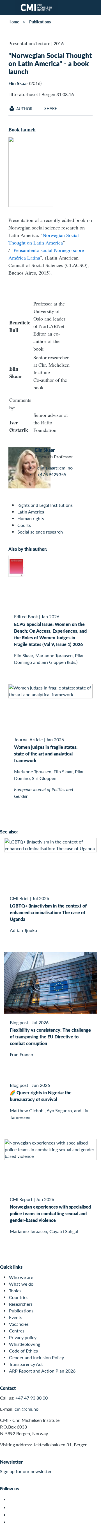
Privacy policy (22, 1337)
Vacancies (19, 1324)
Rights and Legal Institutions (45, 505)
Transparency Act (26, 1364)
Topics (15, 1290)
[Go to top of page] (93, 1524)
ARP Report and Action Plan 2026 (42, 1371)
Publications (40, 22)
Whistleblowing (24, 1344)
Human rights (30, 518)
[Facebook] (12, 1507)
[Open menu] (7, 7)
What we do (21, 1284)
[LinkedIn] (12, 1522)
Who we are (21, 1277)
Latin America (30, 511)
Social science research (40, 532)
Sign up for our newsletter (26, 1471)
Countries (18, 1297)
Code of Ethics (23, 1350)
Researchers (21, 1304)
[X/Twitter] (12, 1499)
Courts (24, 525)
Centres (16, 1330)
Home (13, 22)
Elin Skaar (18, 83)
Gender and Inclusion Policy (36, 1357)
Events (15, 1317)
